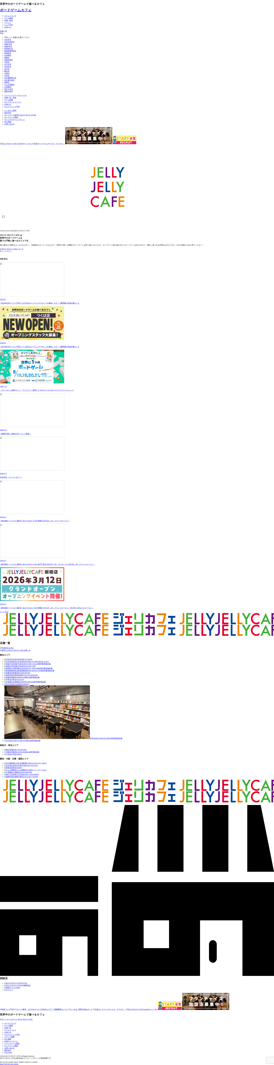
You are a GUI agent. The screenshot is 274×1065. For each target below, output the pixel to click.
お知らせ (7, 1032)
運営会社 (7, 1050)
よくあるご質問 (10, 111)
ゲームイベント (10, 1030)
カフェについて (10, 1023)
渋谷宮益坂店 (9, 42)
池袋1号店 (8, 44)
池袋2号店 (8, 46)
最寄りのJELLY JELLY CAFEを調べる (16, 650)
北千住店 (7, 64)
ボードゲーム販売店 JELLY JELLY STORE (20, 115)
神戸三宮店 (8, 89)
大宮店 (6, 76)
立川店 (6, 69)
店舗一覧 (7, 1028)
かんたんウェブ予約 (12, 1035)
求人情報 (7, 122)
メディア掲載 (9, 1037)
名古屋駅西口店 (10, 78)
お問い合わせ (9, 124)
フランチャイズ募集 (12, 1044)
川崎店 (6, 73)
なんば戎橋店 (9, 85)
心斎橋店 (7, 87)
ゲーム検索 (8, 1026)
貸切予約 (7, 113)
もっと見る (4, 612)
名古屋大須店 (9, 80)
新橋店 (6, 58)
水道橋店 (7, 55)
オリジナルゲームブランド (14, 120)
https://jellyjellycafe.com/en (9, 1064)
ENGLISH (8, 1052)
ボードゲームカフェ (16, 10)
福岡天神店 (8, 91)
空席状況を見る (8, 648)
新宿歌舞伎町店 (10, 51)
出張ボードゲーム (11, 1041)
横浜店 (6, 71)
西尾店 (6, 82)
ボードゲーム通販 (11, 117)
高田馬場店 (8, 60)
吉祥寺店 (7, 67)
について (20, 249)
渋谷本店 (7, 40)
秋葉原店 (7, 53)
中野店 (6, 62)
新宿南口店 (8, 49)
